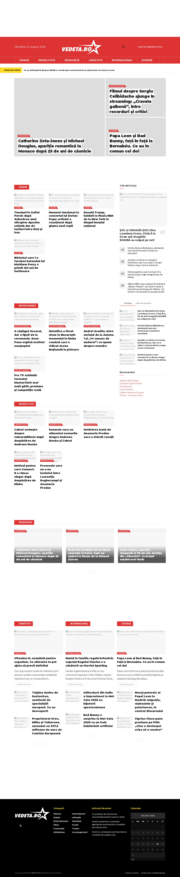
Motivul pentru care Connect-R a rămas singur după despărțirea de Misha (145, 275)
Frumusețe (72, 60)
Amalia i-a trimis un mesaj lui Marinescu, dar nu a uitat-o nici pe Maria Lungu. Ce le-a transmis (145, 263)
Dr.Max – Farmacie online (131, 395)
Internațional (122, 60)
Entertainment (22, 326)
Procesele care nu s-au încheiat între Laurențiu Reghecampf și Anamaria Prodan (51, 476)
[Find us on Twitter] (123, 46)
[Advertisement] (79, 18)
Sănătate (96, 60)
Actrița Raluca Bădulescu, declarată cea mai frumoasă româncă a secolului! (146, 251)
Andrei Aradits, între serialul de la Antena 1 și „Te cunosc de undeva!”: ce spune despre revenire (99, 338)
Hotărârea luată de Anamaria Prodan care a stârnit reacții (99, 433)
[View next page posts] (92, 571)
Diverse (147, 60)
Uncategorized (117, 86)
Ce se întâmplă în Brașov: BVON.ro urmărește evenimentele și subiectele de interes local (69, 70)
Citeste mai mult (25, 684)
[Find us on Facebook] (119, 46)
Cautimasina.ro (126, 389)
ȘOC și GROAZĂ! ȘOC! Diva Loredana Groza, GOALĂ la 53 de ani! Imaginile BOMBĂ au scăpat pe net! (138, 235)
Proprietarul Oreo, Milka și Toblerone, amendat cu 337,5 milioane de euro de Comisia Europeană (47, 726)
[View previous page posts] (88, 571)
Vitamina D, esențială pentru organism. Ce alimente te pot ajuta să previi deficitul (35, 662)
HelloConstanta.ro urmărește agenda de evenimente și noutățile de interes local (108, 824)
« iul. (132, 859)
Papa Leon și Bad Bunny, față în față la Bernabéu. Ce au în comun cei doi (141, 662)
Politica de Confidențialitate (153, 873)
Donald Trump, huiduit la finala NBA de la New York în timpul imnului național (98, 219)
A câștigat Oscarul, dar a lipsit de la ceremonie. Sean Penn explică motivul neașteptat (29, 338)
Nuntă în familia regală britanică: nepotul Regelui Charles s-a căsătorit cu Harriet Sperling (89, 662)
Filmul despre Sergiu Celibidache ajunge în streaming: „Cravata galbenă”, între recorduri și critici (132, 101)
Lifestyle (76, 817)
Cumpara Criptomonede (131, 383)
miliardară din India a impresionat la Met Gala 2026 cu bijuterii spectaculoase (98, 700)
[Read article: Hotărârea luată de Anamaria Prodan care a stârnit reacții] (99, 418)
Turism (75, 828)
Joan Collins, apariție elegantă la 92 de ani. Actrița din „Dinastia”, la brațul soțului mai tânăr (141, 554)
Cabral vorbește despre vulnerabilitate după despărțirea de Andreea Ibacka (29, 437)
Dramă (24, 60)
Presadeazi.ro (126, 386)
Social (75, 825)
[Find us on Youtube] (128, 46)
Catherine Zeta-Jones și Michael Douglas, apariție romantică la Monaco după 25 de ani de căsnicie (54, 146)
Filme (56, 825)
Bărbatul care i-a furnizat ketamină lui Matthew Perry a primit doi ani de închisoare (29, 264)
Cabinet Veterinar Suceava (132, 392)
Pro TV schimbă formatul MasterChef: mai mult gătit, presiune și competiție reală (28, 383)
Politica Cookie (131, 873)
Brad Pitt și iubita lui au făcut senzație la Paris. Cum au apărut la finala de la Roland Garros (89, 554)
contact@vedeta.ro (149, 47)
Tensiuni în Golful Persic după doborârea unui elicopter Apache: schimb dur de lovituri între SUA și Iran (28, 222)
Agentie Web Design (129, 380)
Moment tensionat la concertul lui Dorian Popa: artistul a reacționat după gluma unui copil (64, 219)
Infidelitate (46, 60)
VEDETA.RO (36, 873)
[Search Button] (162, 60)
